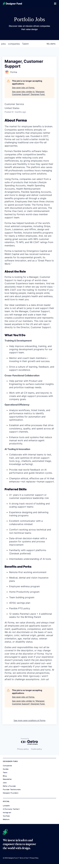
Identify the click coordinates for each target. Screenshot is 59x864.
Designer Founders (10, 793)
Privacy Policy (34, 858)
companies (14, 43)
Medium (6, 819)
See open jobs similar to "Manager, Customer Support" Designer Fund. (28, 93)
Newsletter (7, 779)
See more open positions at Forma (29, 720)
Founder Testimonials (12, 790)
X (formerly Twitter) (11, 809)
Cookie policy (36, 749)
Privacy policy (23, 749)
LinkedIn (6, 806)
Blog (5, 776)
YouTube (6, 816)
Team (5, 772)
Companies (7, 766)
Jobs (5, 783)
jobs (3, 43)
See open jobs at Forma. (23, 87)
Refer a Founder (9, 786)
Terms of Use (23, 858)
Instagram (7, 813)
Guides (5, 769)
